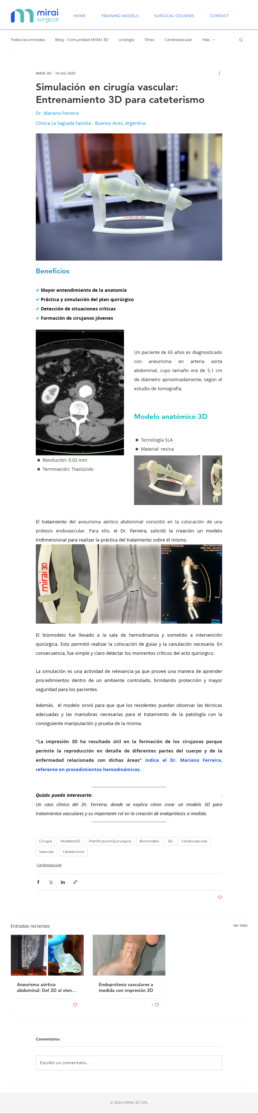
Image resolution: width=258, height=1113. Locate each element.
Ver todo (240, 925)
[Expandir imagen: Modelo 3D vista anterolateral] (167, 480)
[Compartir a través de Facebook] (38, 882)
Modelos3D (70, 841)
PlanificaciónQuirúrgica (110, 841)
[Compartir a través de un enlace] (75, 882)
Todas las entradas (28, 39)
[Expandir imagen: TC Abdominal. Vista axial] (80, 392)
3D (170, 841)
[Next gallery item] (118, 393)
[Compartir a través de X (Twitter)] (50, 882)
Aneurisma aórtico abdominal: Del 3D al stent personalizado (45, 987)
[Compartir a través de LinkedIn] (62, 882)
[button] (241, 40)
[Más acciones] (219, 73)
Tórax (149, 39)
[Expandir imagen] (98, 584)
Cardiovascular (178, 39)
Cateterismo (73, 851)
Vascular (46, 851)
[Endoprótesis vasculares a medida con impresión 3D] (129, 955)
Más (206, 39)
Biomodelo (149, 841)
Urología (126, 39)
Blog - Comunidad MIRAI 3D (81, 39)
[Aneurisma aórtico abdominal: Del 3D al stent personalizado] (47, 955)
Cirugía (45, 841)
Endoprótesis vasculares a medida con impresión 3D (126, 987)
